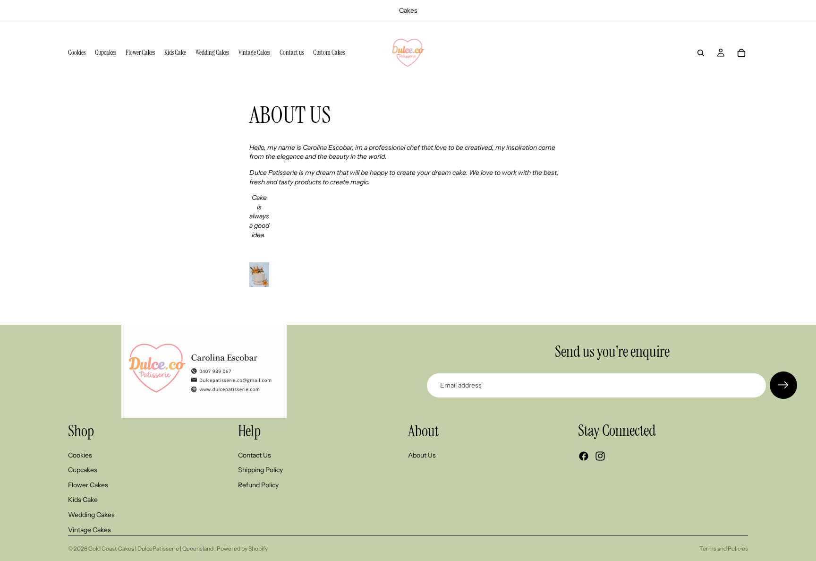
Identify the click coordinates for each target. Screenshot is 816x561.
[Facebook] (583, 456)
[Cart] (741, 53)
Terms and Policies (723, 548)
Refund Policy (258, 485)
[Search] (700, 53)
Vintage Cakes (89, 530)
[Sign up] (783, 385)
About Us (422, 455)
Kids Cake (83, 500)
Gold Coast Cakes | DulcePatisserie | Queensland (151, 548)
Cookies (80, 455)
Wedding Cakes (91, 514)
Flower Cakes (88, 485)
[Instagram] (600, 456)
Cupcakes (82, 470)
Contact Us (254, 455)
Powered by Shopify (242, 548)
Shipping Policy (260, 470)
